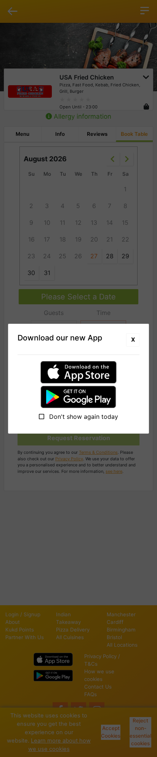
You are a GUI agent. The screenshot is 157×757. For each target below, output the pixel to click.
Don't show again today (82, 416)
